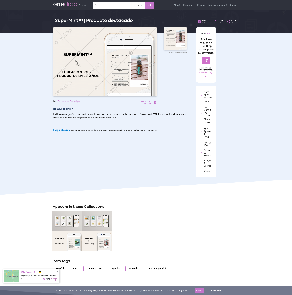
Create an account (217, 5)
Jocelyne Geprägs (69, 101)
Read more (215, 291)
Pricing (201, 5)
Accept (199, 290)
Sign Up (206, 60)
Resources (188, 5)
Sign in (233, 5)
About (177, 5)
